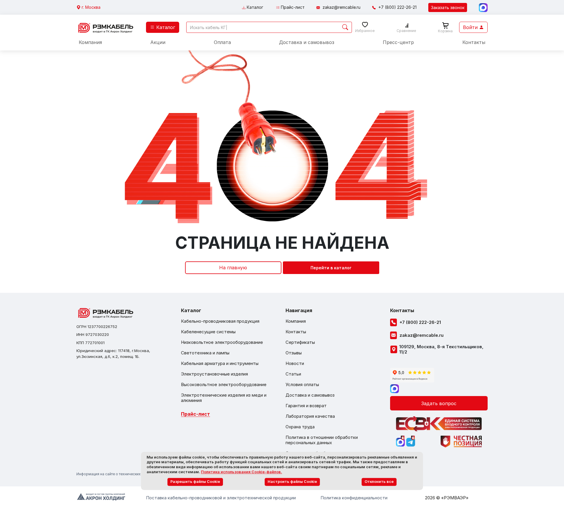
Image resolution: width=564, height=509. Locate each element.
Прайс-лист (292, 7)
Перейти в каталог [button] (331, 267)
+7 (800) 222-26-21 (397, 7)
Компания (90, 42)
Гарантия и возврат (306, 405)
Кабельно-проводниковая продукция (220, 321)
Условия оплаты (302, 384)
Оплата (222, 42)
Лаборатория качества (310, 416)
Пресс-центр (398, 42)
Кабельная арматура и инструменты (219, 363)
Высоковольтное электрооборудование (223, 384)
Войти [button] (471, 27)
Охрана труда (300, 426)
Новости (295, 363)
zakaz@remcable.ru (341, 7)
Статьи (293, 374)
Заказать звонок (447, 7)
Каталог (254, 7)
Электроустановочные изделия (214, 374)
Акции (157, 42)
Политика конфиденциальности (353, 497)
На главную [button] (233, 267)
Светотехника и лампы (205, 353)
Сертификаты (300, 342)
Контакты (473, 42)
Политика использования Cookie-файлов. (241, 472)
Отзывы (294, 353)
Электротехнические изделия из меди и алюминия (223, 398)
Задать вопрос (438, 403)
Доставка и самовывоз (306, 42)
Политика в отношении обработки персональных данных (322, 440)
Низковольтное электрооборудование (222, 342)
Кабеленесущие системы (208, 331)
